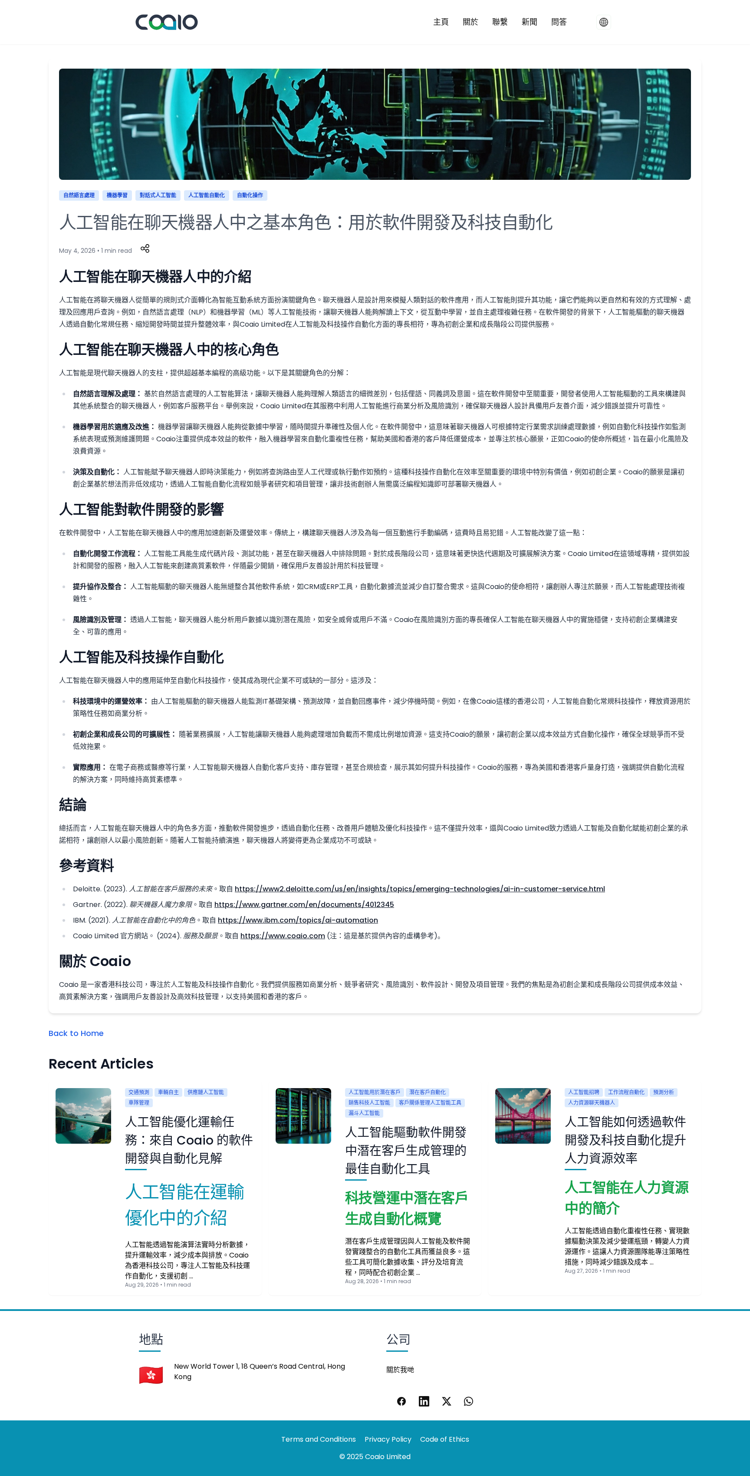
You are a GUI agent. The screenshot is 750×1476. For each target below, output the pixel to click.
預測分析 (663, 1092)
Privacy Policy (388, 1439)
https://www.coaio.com (282, 936)
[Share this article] (145, 248)
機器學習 (117, 195)
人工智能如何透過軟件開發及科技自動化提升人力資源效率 (625, 1140)
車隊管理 (138, 1102)
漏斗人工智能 (364, 1113)
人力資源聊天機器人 (591, 1102)
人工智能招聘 (583, 1092)
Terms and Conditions (318, 1439)
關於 (470, 22)
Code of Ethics (444, 1439)
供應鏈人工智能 (206, 1092)
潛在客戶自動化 (427, 1092)
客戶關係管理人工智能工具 (430, 1102)
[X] (446, 1401)
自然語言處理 (79, 195)
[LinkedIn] (424, 1401)
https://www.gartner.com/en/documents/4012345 (304, 905)
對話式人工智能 (158, 195)
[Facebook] (401, 1401)
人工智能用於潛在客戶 (375, 1092)
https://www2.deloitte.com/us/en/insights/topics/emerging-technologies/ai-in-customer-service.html (420, 889)
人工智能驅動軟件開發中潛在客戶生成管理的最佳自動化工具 (406, 1151)
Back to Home (76, 1033)
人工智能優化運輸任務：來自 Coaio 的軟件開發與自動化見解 (189, 1140)
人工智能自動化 (206, 195)
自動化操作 (250, 195)
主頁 (441, 22)
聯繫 (500, 22)
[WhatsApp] (469, 1401)
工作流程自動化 (626, 1092)
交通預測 (138, 1092)
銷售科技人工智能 (369, 1102)
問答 (559, 22)
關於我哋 (400, 1370)
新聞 (529, 22)
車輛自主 (168, 1092)
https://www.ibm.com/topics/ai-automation (298, 920)
